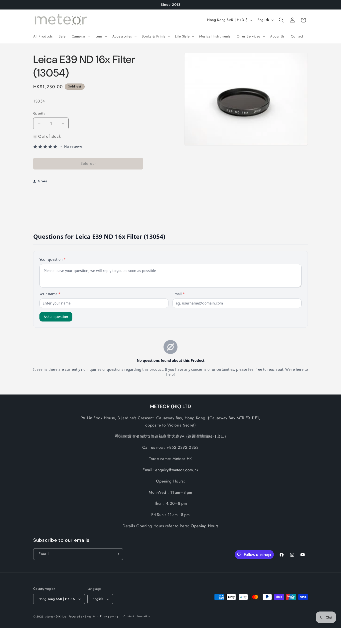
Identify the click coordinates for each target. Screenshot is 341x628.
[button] (81, 36)
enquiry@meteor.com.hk (176, 470)
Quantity (39, 113)
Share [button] (42, 181)
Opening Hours (204, 526)
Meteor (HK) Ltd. (56, 616)
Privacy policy (109, 616)
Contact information (137, 616)
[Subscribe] (117, 554)
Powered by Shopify (82, 616)
